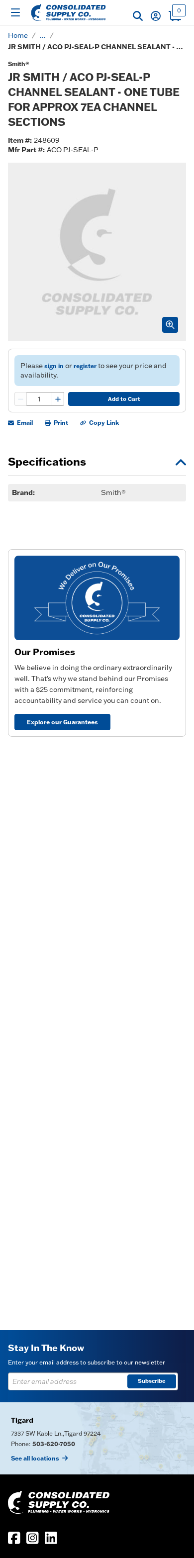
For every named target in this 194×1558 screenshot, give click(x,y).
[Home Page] (68, 12)
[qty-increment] (58, 398)
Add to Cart (124, 398)
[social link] (14, 1538)
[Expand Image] (170, 325)
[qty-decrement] (21, 398)
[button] (138, 16)
